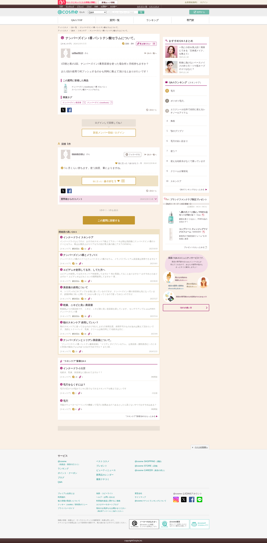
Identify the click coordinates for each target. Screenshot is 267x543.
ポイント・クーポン (67, 473)
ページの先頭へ (201, 447)
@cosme (69, 462)
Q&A (96, 6)
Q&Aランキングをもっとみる (192, 189)
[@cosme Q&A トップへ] (71, 13)
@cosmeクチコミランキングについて (150, 501)
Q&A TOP (76, 20)
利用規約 (61, 497)
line (199, 499)
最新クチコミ (102, 479)
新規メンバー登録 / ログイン (109, 132)
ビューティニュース (106, 470)
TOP (61, 6)
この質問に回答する (109, 220)
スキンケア (66, 44)
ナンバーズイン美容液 (72, 102)
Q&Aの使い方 (186, 308)
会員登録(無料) (191, 2)
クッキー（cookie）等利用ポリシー (72, 504)
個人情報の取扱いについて (69, 501)
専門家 (190, 20)
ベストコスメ (154, 6)
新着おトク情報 (108, 2)
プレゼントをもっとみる (194, 247)
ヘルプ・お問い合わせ (105, 497)
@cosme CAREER (150, 470)
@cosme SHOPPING (149, 461)
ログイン (204, 2)
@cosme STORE (147, 466)
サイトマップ (140, 497)
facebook (191, 499)
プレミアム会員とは (66, 493)
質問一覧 (115, 20)
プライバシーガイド (66, 508)
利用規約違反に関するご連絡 (108, 501)
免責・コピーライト (104, 493)
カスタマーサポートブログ (107, 504)
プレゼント (101, 466)
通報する (153, 110)
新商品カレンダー (105, 474)
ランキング (70, 6)
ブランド (80, 6)
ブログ (89, 6)
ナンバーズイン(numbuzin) (98, 102)
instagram (176, 499)
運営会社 (138, 493)
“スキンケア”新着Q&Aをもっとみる (140, 416)
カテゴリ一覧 (142, 6)
